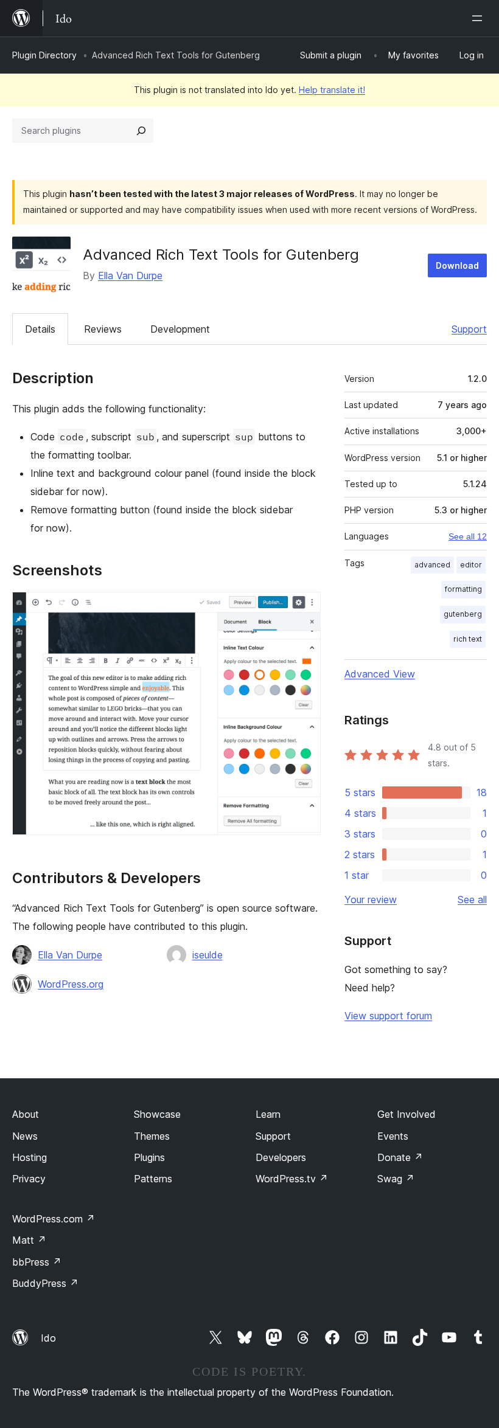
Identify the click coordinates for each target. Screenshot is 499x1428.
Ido (48, 1338)
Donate (400, 1157)
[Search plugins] (141, 131)
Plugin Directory (44, 55)
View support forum (388, 1016)
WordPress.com (53, 1219)
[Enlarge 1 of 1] (304, 608)
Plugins (149, 1157)
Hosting (29, 1157)
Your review (370, 899)
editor (471, 564)
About (25, 1114)
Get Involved (406, 1114)
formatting (463, 589)
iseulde (207, 955)
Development (180, 329)
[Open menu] (479, 18)
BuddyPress (45, 1283)
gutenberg (463, 614)
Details (40, 329)
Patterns (153, 1179)
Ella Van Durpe (130, 275)
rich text (467, 638)
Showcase (157, 1114)
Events (392, 1136)
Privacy (29, 1179)
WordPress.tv (292, 1179)
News (25, 1136)
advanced (432, 564)
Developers (281, 1157)
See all (472, 899)
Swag (395, 1179)
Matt (29, 1240)
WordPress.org (70, 984)
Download (457, 265)
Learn (268, 1114)
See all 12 (467, 536)
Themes (152, 1136)
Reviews (103, 329)
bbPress (36, 1262)
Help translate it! (332, 90)
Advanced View (379, 674)
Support (469, 329)
